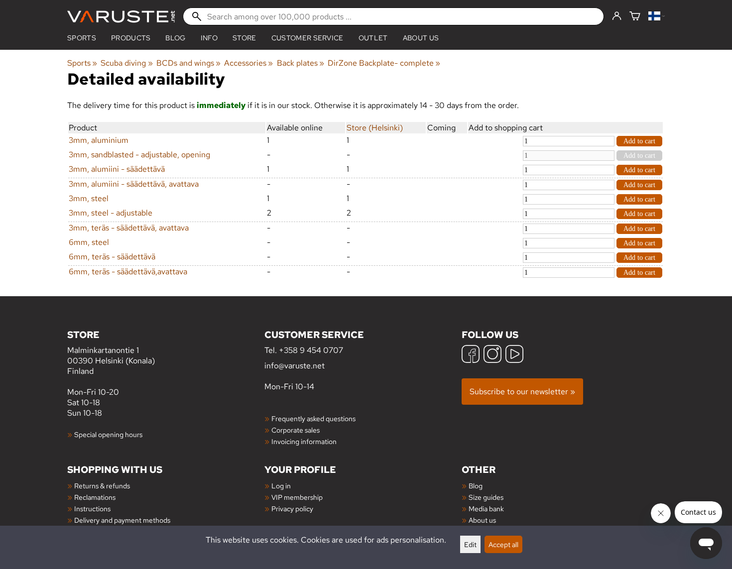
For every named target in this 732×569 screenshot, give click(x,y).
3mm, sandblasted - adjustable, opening (139, 154)
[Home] (121, 16)
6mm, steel (89, 242)
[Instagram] (492, 355)
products (131, 37)
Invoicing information (304, 441)
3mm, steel (89, 198)
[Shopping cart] (634, 16)
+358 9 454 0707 (311, 350)
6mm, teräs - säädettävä (112, 256)
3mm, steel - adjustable (110, 213)
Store (244, 37)
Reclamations (95, 497)
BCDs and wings (188, 63)
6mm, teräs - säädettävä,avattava (128, 271)
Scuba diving (126, 63)
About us (421, 37)
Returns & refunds (102, 485)
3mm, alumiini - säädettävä (117, 169)
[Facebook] (471, 355)
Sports (81, 37)
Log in (281, 485)
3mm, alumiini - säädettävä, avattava (134, 184)
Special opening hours (108, 434)
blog (175, 37)
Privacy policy (292, 508)
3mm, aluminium (98, 140)
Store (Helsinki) (375, 127)
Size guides (486, 497)
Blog (476, 485)
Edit (470, 544)
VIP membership (297, 497)
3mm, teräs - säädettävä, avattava (129, 228)
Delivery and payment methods (122, 520)
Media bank (486, 508)
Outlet (373, 37)
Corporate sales (295, 430)
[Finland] (656, 16)
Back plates (300, 63)
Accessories (248, 63)
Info (209, 37)
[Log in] (616, 16)
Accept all (503, 544)
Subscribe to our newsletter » (522, 391)
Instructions (92, 508)
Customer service (307, 37)
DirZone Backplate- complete (384, 63)
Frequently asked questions (313, 418)
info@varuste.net (294, 365)
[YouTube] (514, 355)
